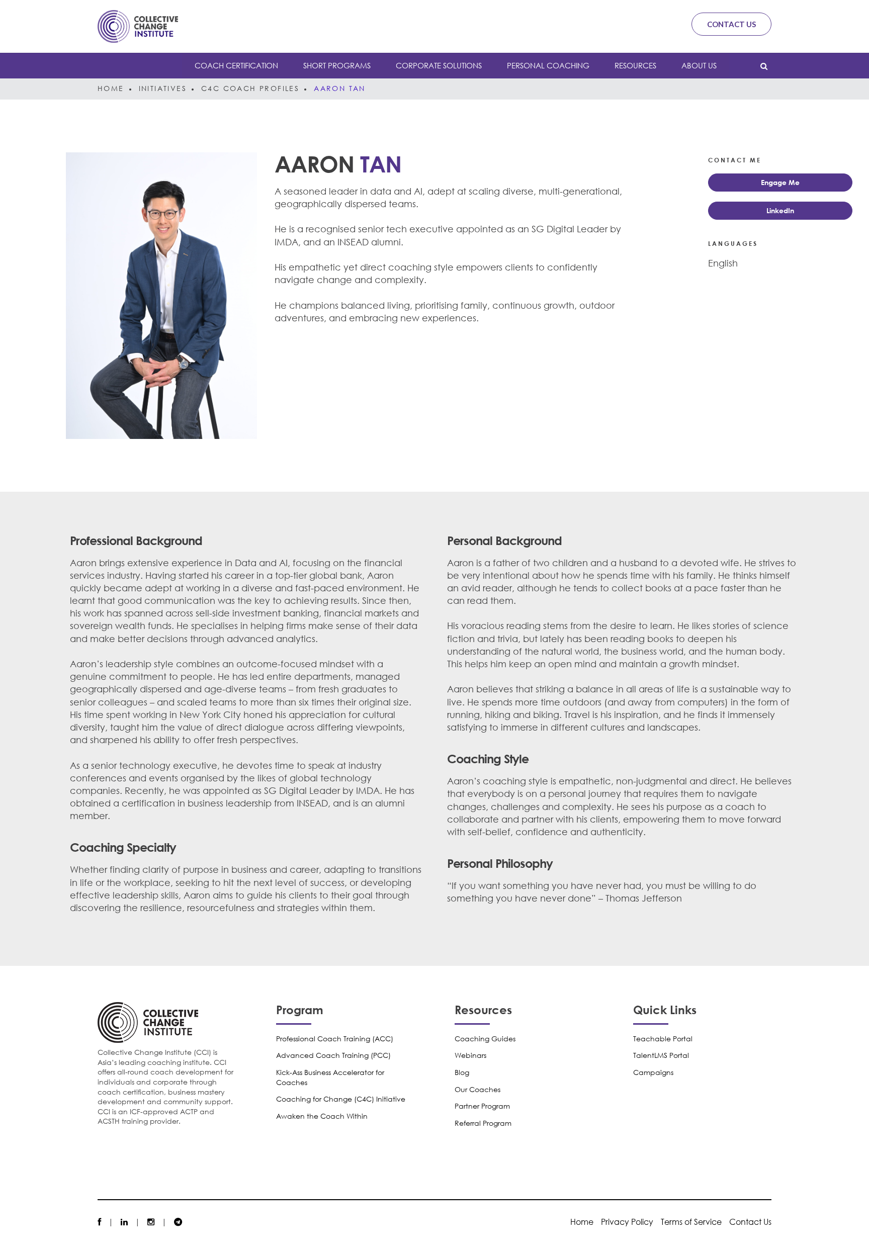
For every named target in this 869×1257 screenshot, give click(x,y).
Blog (462, 1072)
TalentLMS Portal (661, 1055)
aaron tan (340, 88)
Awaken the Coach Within (322, 1116)
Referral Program (483, 1123)
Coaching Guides (485, 1038)
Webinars (470, 1055)
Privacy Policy (627, 1222)
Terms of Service (691, 1222)
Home (111, 88)
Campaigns (653, 1072)
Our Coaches (477, 1089)
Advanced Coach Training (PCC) (333, 1055)
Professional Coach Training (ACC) (334, 1038)
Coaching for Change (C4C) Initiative (340, 1099)
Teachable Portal (662, 1038)
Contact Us (731, 24)
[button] (780, 182)
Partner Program (482, 1106)
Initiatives (163, 88)
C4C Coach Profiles (250, 88)
